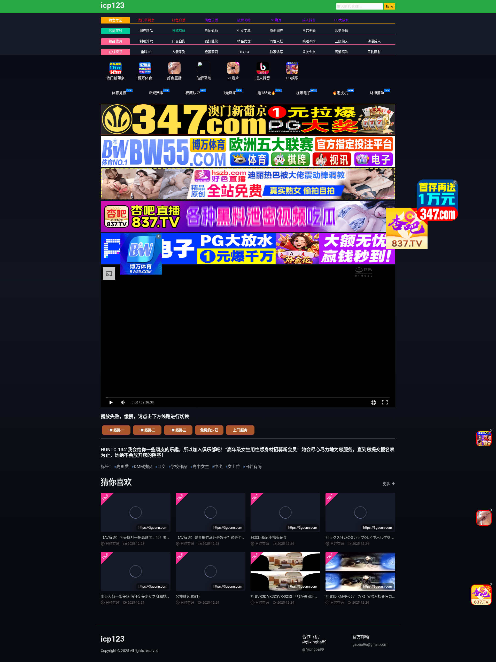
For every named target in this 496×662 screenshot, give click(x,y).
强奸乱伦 (211, 41)
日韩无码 (309, 31)
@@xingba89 (313, 649)
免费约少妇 (209, 430)
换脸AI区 (309, 41)
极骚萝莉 (211, 52)
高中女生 (200, 466)
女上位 (234, 466)
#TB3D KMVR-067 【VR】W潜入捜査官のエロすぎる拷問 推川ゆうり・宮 (385, 596)
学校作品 (179, 466)
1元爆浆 (229, 93)
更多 (386, 484)
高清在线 (115, 31)
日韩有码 (178, 31)
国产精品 (146, 31)
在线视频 (115, 52)
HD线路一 (116, 430)
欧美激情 (341, 31)
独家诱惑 (276, 52)
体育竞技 (119, 93)
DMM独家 (143, 466)
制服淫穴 (146, 41)
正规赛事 (156, 93)
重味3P (146, 52)
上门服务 (240, 430)
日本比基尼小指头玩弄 (269, 537)
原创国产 (276, 31)
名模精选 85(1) (188, 596)
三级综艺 (341, 41)
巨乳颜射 (374, 52)
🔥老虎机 (340, 93)
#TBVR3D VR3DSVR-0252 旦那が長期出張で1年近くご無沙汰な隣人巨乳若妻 (313, 596)
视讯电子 (303, 93)
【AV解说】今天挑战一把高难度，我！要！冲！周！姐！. (147, 537)
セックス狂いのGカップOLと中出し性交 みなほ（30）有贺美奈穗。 (380, 537)
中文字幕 (244, 31)
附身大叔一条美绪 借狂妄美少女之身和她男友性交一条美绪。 (150, 596)
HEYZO (243, 52)
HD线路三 (178, 430)
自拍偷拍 (211, 31)
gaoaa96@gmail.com (370, 644)
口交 (161, 466)
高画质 (122, 466)
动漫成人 (374, 41)
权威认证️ (192, 93)
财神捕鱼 (377, 93)
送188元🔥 (266, 93)
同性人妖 (276, 41)
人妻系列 (178, 52)
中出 (218, 466)
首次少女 (309, 52)
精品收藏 (115, 41)
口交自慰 (178, 41)
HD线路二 (147, 430)
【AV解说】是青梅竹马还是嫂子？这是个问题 (212, 537)
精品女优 (244, 41)
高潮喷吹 (341, 52)
